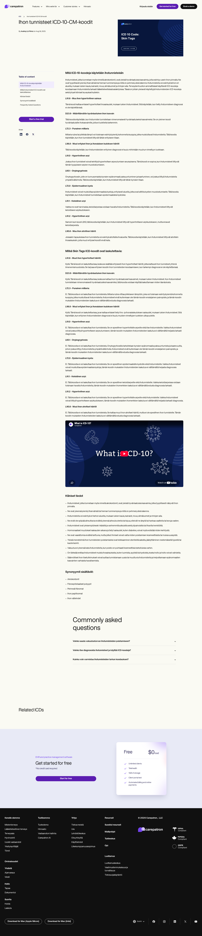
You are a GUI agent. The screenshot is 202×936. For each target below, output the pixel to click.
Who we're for (51, 7)
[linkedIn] (174, 921)
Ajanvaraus (10, 873)
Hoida (7, 904)
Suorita (8, 900)
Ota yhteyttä (77, 838)
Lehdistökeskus (78, 834)
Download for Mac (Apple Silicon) (23, 921)
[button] (139, 921)
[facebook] (153, 921)
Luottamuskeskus (112, 863)
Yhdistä (8, 869)
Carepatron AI (44, 838)
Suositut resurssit (113, 825)
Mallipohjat (110, 832)
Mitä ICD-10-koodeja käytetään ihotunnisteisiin (31, 85)
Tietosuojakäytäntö (113, 875)
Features (36, 7)
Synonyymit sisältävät (28, 101)
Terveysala (9, 834)
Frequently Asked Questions (30, 105)
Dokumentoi (10, 893)
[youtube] (195, 921)
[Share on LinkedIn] (21, 134)
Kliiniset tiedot (25, 97)
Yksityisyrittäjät (11, 847)
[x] (185, 921)
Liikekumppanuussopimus (83, 847)
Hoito (7, 884)
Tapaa (7, 888)
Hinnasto (87, 7)
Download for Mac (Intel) (59, 921)
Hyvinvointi (10, 838)
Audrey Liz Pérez (27, 31)
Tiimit (7, 851)
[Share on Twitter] (33, 134)
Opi (106, 846)
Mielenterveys (11, 825)
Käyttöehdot (77, 842)
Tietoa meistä (77, 825)
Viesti (7, 877)
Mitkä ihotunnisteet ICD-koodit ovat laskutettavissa (32, 91)
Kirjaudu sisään (146, 7)
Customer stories (70, 7)
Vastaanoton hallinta (47, 834)
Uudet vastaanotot (13, 842)
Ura (72, 829)
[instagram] (164, 921)
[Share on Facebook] (27, 134)
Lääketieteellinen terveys (16, 829)
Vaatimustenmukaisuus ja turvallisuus (116, 869)
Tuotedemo (43, 825)
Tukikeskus (110, 839)
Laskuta (8, 908)
